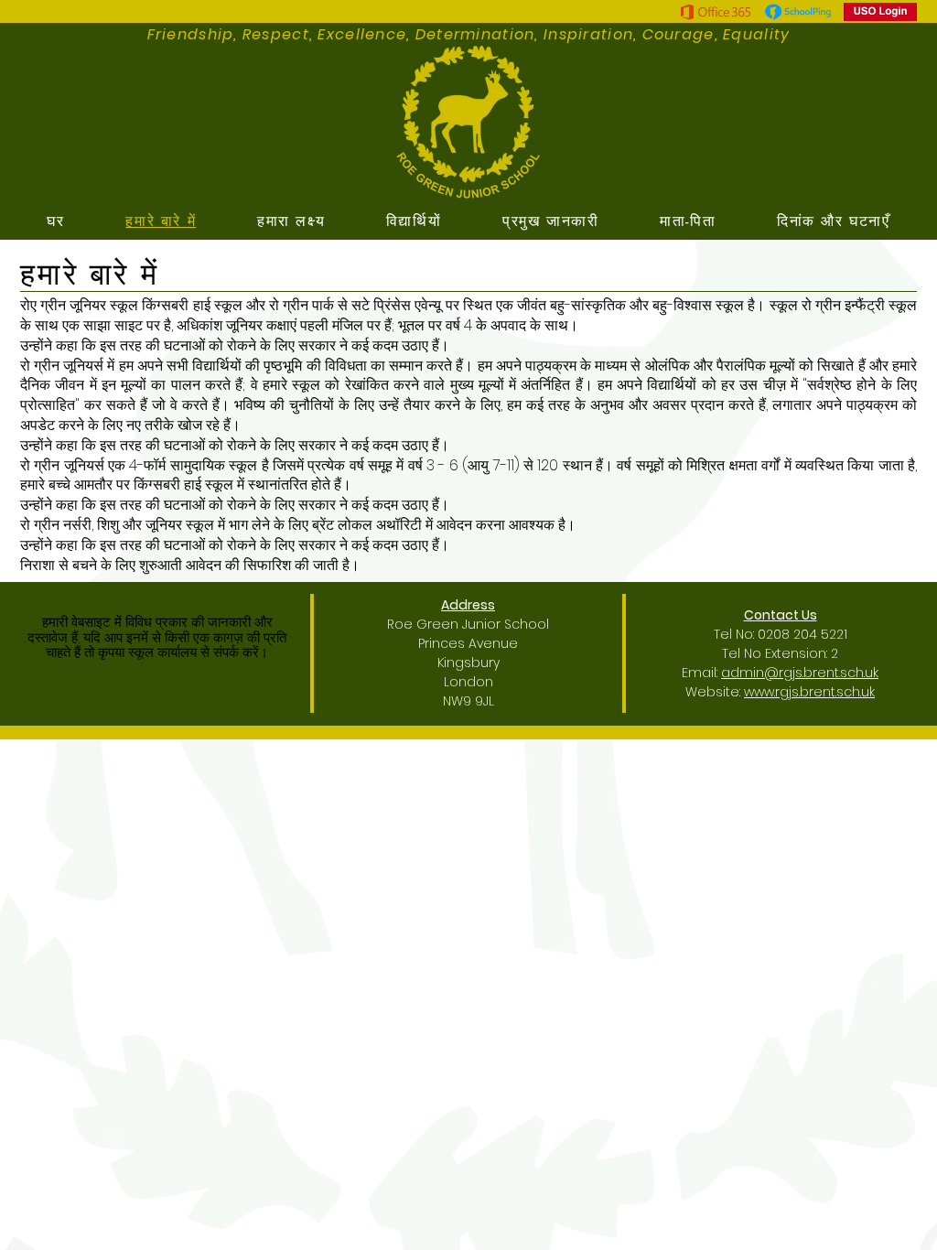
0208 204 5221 (802, 634)
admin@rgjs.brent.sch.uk (799, 672)
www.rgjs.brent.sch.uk (809, 692)
